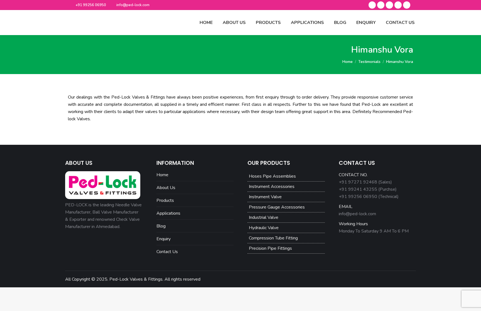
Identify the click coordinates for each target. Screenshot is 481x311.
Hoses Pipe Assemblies (272, 176)
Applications (168, 213)
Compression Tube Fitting (273, 238)
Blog (161, 226)
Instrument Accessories (272, 186)
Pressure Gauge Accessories (277, 207)
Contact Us (167, 252)
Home (347, 61)
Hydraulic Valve (264, 228)
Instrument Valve (265, 197)
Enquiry (163, 239)
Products (165, 200)
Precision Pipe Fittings (270, 248)
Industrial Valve (263, 217)
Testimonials (369, 61)
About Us (165, 188)
